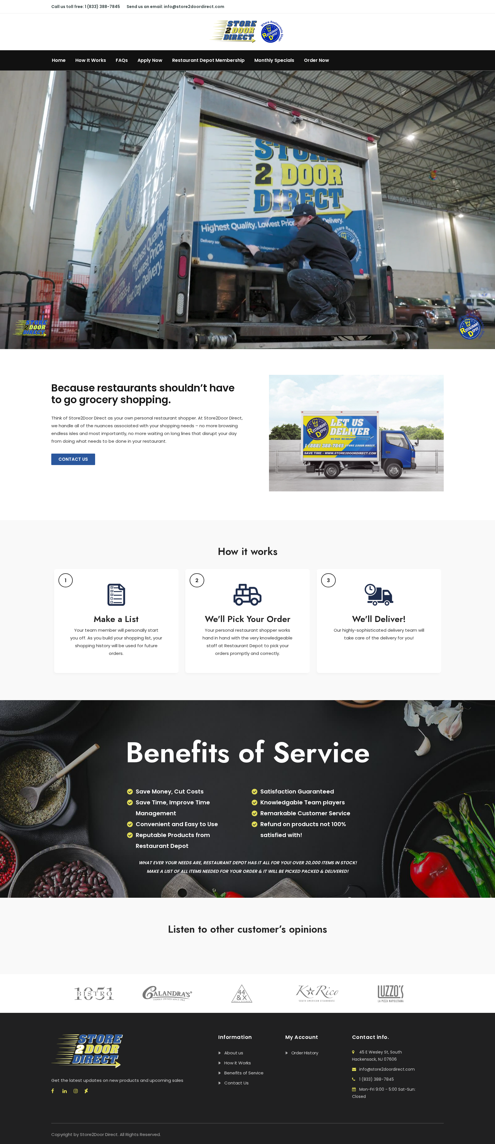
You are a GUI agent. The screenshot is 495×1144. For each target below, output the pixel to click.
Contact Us (236, 1083)
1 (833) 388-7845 (102, 6)
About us (233, 1053)
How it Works (237, 1063)
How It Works (90, 60)
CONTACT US (73, 459)
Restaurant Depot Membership (208, 60)
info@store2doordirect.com (194, 6)
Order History (304, 1053)
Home (59, 60)
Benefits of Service (243, 1073)
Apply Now (150, 60)
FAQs (122, 60)
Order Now (316, 60)
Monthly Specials (274, 60)
